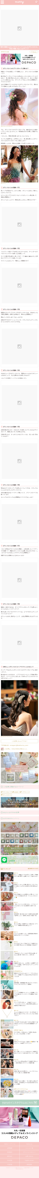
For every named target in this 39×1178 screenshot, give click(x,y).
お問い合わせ (29, 1156)
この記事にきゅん (19, 741)
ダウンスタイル (6, 795)
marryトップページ (9, 1144)
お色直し (16, 792)
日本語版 (9, 1160)
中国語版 (9, 1164)
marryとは (29, 1144)
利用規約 (9, 1152)
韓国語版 (29, 1164)
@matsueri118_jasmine (6, 736)
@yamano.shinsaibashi (6, 126)
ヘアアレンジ (25, 792)
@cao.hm (3, 183)
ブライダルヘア (6, 792)
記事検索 (9, 1148)
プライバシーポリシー (29, 1152)
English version (29, 1160)
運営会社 (9, 1156)
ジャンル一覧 (29, 1148)
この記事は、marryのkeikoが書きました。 (16, 749)
